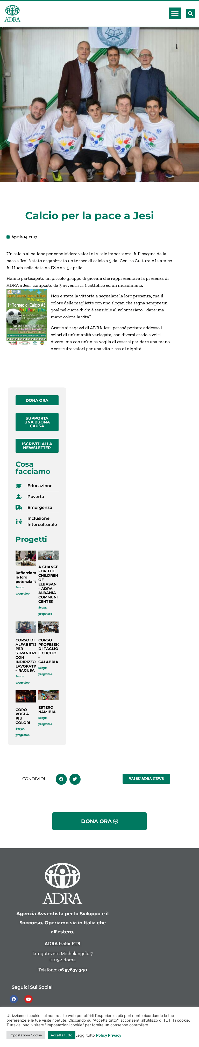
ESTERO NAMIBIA (47, 709)
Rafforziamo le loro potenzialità (27, 577)
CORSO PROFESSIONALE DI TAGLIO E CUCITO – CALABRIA (54, 651)
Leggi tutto (85, 1035)
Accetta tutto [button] (61, 1035)
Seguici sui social (32, 987)
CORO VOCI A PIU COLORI (23, 716)
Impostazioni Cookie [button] (26, 1035)
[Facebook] (14, 999)
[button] (175, 13)
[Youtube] (28, 999)
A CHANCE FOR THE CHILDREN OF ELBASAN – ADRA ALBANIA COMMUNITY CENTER (50, 584)
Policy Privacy (108, 1035)
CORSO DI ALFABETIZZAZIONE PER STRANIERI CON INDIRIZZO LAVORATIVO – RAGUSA (35, 655)
